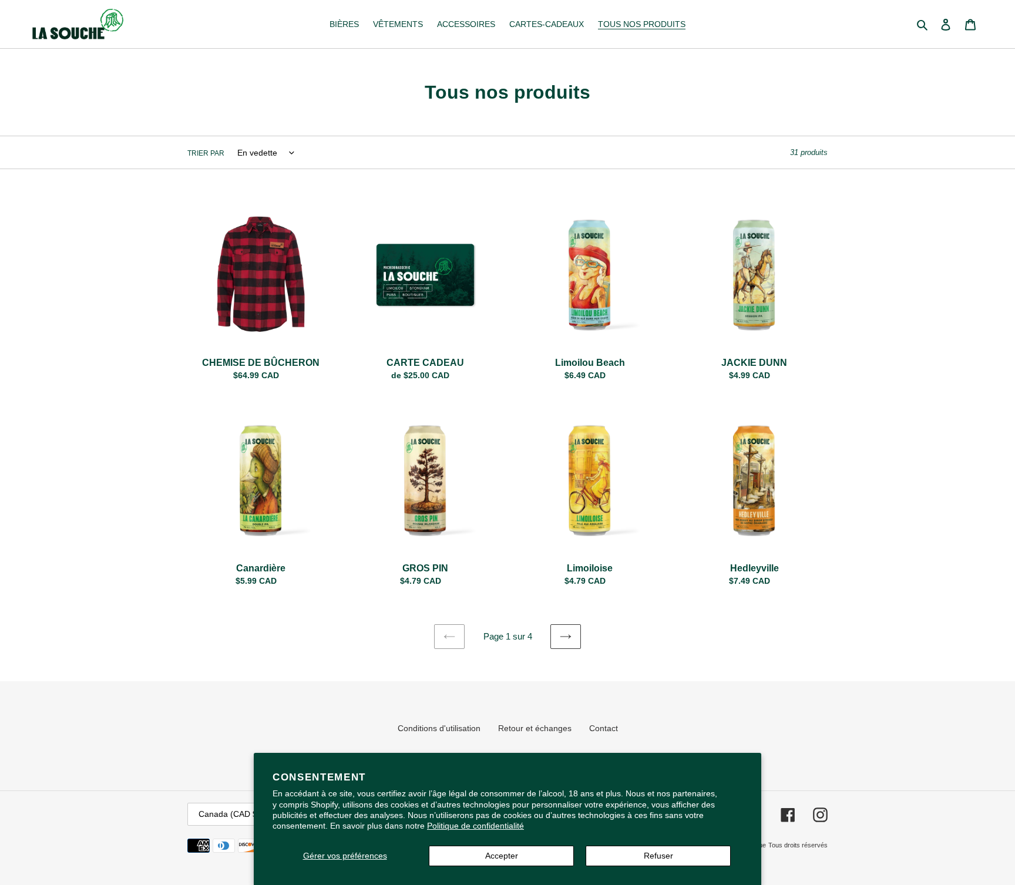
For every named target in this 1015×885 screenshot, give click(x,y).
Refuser (658, 855)
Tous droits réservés (798, 845)
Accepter (501, 855)
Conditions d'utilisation (439, 728)
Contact (603, 728)
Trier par (205, 153)
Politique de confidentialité (475, 825)
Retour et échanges (535, 728)
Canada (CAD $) (229, 814)
